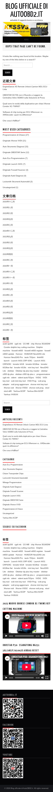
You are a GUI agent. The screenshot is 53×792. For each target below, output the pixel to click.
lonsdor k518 (18, 364)
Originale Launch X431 (12, 164)
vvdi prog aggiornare (20, 384)
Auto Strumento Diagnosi (13, 146)
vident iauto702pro (26, 377)
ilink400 (40, 357)
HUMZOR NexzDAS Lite (34, 354)
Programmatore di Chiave (14, 135)
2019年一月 (8, 330)
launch (7, 361)
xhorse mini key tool (39, 384)
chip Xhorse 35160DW (40, 344)
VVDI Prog (31, 381)
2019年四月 (8, 318)
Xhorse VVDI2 (21, 388)
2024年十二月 (9, 231)
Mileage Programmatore (12, 482)
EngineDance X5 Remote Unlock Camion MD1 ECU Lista (25, 425)
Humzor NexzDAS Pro (13, 357)
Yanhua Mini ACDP (35, 391)
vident (13, 377)
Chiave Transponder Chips (13, 474)
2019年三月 (8, 324)
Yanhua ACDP (19, 391)
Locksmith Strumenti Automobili (16, 182)
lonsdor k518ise (32, 364)
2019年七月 (8, 301)
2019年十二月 (9, 272)
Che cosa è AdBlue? (11, 121)
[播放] (6, 636)
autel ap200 (8, 344)
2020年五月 (8, 248)
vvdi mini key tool (18, 381)
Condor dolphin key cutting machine (19, 347)
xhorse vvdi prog (36, 388)
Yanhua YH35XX (11, 394)
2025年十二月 (9, 202)
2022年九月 (8, 237)
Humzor (19, 354)
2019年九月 (8, 289)
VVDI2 (38, 377)
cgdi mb (18, 344)
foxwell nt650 (17, 350)
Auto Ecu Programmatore (14, 158)
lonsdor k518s (20, 367)
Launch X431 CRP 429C (21, 361)
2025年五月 (8, 219)
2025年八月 (8, 207)
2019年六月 (8, 307)
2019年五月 (8, 313)
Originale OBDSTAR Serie (14, 152)
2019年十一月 (9, 277)
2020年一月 (8, 266)
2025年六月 (8, 213)
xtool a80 (8, 391)
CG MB (26, 344)
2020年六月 (8, 242)
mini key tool (33, 367)
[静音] (42, 636)
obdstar (10, 371)
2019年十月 (8, 283)
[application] (26, 625)
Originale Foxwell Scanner (14, 170)
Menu (26, 40)
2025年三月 (8, 225)
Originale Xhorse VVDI (12, 141)
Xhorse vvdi (9, 388)
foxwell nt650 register (34, 350)
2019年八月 (8, 295)
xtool (47, 388)
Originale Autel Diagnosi (13, 176)
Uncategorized (9, 187)
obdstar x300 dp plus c (25, 374)
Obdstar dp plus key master (27, 371)
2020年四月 (8, 254)
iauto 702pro (29, 357)
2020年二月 (8, 260)
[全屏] (47, 636)
